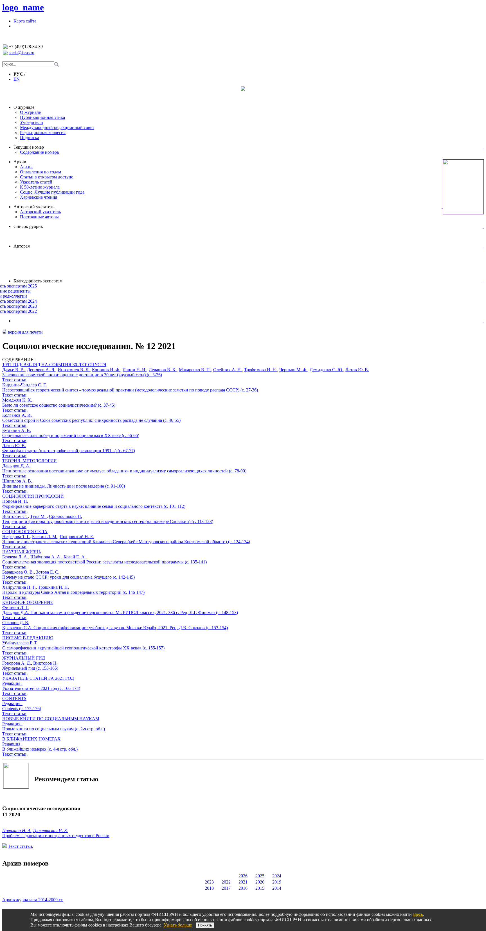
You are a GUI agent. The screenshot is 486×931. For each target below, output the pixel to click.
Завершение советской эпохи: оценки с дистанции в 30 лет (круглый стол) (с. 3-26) (82, 374)
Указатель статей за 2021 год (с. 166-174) (41, 688)
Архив (20, 161)
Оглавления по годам (40, 171)
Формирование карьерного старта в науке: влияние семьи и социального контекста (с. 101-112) (93, 506)
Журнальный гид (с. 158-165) (30, 668)
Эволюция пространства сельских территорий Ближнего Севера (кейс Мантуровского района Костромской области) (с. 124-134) (126, 541)
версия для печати (25, 332)
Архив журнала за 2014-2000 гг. (32, 899)
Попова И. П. (15, 501)
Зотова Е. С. (47, 572)
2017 (226, 888)
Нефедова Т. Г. (16, 536)
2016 (243, 888)
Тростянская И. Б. (50, 830)
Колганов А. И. (17, 415)
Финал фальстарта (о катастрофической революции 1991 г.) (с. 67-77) (68, 450)
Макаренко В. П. (195, 369)
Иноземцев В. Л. (74, 369)
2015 (259, 888)
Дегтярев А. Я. (41, 369)
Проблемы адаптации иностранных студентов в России (55, 835)
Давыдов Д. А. (16, 465)
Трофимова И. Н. (260, 369)
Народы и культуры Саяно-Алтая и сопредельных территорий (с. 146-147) (73, 592)
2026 (243, 875)
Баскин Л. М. (44, 536)
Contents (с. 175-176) (21, 708)
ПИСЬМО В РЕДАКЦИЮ (27, 637)
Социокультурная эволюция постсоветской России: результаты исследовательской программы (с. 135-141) (104, 561)
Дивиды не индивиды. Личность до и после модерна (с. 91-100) (63, 486)
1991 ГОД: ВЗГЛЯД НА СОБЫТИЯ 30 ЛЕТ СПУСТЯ (54, 364)
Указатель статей (36, 182)
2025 (259, 875)
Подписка (29, 137)
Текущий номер (29, 147)
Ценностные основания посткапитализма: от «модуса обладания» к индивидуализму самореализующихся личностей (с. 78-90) (124, 470)
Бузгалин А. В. (16, 430)
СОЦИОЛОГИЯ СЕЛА (25, 531)
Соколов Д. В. (15, 622)
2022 (226, 882)
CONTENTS (14, 698)
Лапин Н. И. (135, 369)
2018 (209, 888)
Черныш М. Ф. (293, 369)
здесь (418, 914)
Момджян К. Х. (17, 400)
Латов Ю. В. (357, 369)
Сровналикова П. (65, 516)
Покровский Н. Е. (77, 536)
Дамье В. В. (13, 369)
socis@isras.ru (21, 52)
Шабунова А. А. (45, 556)
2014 (276, 888)
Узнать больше (178, 925)
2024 (276, 875)
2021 (243, 882)
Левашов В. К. (163, 369)
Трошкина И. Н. (53, 587)
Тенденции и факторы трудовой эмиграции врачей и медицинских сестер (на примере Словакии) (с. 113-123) (107, 521)
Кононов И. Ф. (106, 369)
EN (17, 79)
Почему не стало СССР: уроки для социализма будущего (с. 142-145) (68, 577)
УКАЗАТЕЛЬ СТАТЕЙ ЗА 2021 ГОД (38, 678)
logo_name (23, 7)
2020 (259, 882)
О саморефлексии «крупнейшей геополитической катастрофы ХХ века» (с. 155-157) (83, 647)
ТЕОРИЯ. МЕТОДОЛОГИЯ (29, 460)
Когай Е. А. (75, 556)
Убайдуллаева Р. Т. (19, 642)
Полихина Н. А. (17, 830)
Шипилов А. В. (17, 481)
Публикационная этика (42, 117)
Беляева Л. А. (15, 556)
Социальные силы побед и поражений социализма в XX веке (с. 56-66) (70, 435)
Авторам (22, 246)
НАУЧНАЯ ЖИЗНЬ (21, 551)
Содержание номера (39, 152)
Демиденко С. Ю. (326, 369)
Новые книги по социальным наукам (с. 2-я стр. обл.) (53, 728)
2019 (276, 882)
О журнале (24, 107)
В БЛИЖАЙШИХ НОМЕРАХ (31, 739)
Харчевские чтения (38, 197)
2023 (209, 882)
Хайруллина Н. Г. (19, 587)
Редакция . (12, 683)
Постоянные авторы (39, 216)
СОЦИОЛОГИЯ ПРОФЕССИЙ (33, 496)
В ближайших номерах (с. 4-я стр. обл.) (40, 749)
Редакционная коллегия (43, 132)
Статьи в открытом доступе (46, 177)
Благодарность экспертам (38, 280)
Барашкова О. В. (18, 572)
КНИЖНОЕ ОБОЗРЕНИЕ (27, 602)
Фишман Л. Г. (15, 607)
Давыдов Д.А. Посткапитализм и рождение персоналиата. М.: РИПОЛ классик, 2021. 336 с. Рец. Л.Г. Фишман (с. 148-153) (120, 612)
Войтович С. (15, 516)
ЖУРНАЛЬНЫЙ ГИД (23, 658)
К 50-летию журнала (40, 187)
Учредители (31, 122)
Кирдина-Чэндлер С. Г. (24, 384)
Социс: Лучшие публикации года (52, 192)
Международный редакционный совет (57, 127)
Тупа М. (38, 516)
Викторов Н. (45, 663)
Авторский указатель (34, 206)
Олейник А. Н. (227, 369)
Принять (205, 925)
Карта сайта (25, 21)
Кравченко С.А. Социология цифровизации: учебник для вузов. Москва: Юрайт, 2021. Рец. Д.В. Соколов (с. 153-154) (115, 627)
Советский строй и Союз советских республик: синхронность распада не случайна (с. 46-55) (91, 420)
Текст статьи (14, 379)
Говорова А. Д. (16, 663)
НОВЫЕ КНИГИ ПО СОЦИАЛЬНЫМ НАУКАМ (50, 718)
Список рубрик (28, 226)
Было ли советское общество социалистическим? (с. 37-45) (58, 405)
